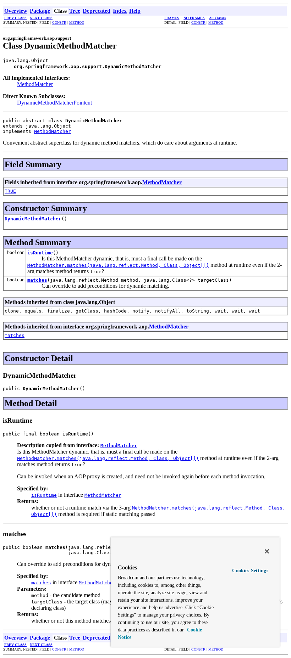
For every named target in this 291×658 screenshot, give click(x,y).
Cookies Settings (250, 570)
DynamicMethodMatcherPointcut (54, 103)
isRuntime (40, 252)
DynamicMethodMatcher (33, 218)
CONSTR (59, 22)
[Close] (267, 551)
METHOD (76, 22)
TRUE (10, 191)
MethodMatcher (35, 84)
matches (37, 280)
